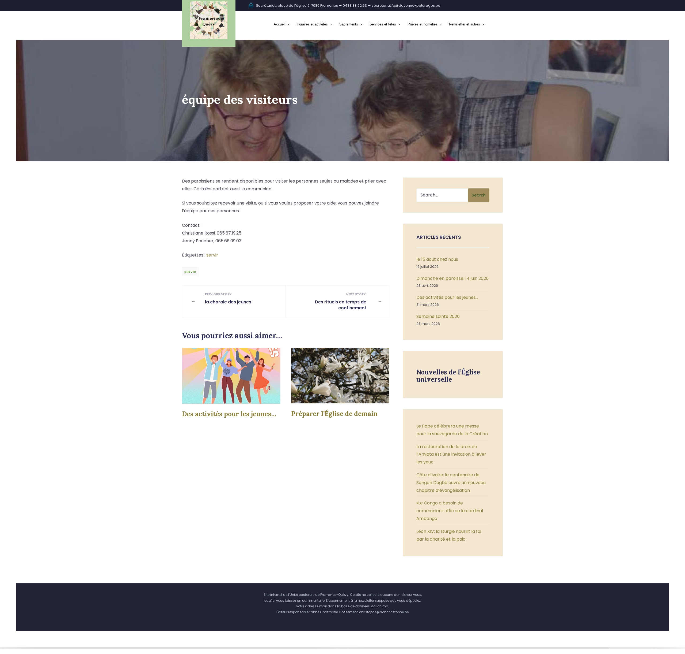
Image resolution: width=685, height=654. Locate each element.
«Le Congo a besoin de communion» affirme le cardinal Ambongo (449, 511)
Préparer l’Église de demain (334, 414)
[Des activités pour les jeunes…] (231, 376)
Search (479, 195)
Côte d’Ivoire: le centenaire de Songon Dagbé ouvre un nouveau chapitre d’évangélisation (451, 482)
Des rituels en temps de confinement (340, 301)
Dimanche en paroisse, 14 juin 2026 (452, 278)
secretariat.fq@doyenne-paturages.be (406, 5)
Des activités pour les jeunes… (229, 414)
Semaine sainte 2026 (438, 316)
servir (212, 255)
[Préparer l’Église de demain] (340, 375)
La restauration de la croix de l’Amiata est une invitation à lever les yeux (451, 454)
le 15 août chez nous (437, 259)
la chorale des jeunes (228, 298)
